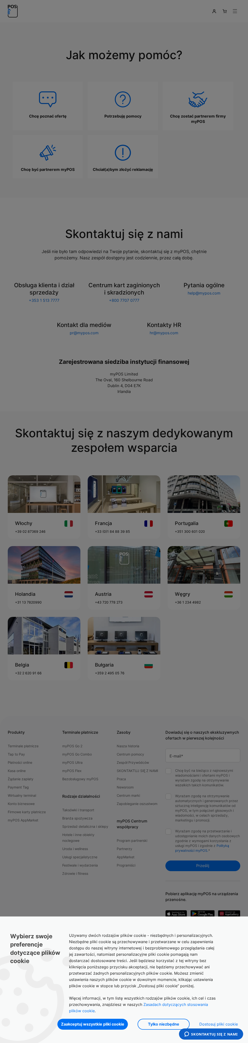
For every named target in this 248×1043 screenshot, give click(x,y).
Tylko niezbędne (163, 1024)
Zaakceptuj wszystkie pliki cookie (92, 1024)
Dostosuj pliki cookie (218, 1024)
